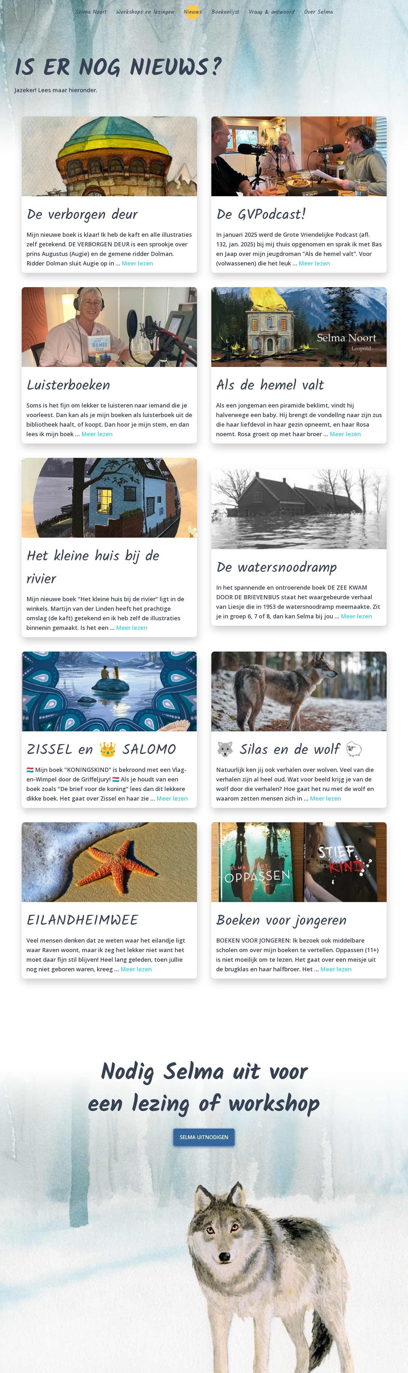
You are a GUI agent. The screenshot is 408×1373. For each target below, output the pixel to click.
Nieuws (193, 12)
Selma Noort (91, 12)
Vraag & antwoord (272, 12)
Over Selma (318, 12)
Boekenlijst (225, 12)
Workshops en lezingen (145, 12)
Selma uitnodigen (204, 1137)
